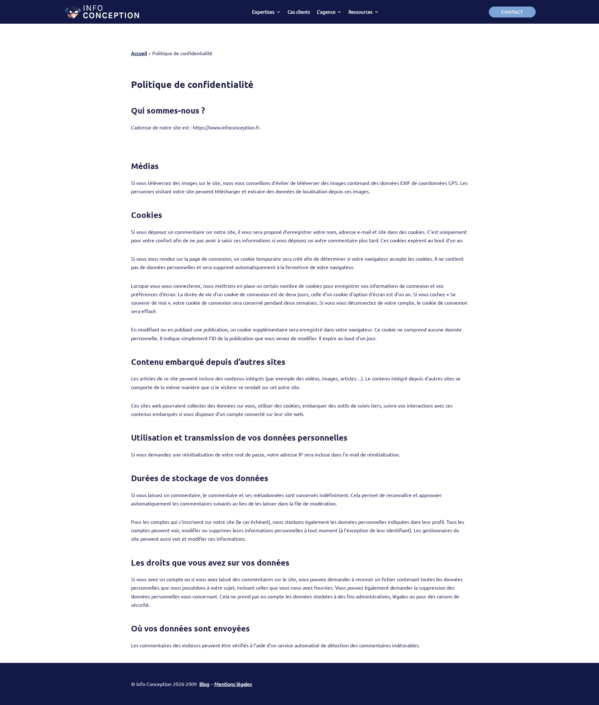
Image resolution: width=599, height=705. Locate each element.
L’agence (326, 12)
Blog (204, 684)
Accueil (139, 53)
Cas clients (299, 12)
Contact (512, 12)
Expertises (263, 12)
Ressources (360, 12)
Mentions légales (233, 684)
